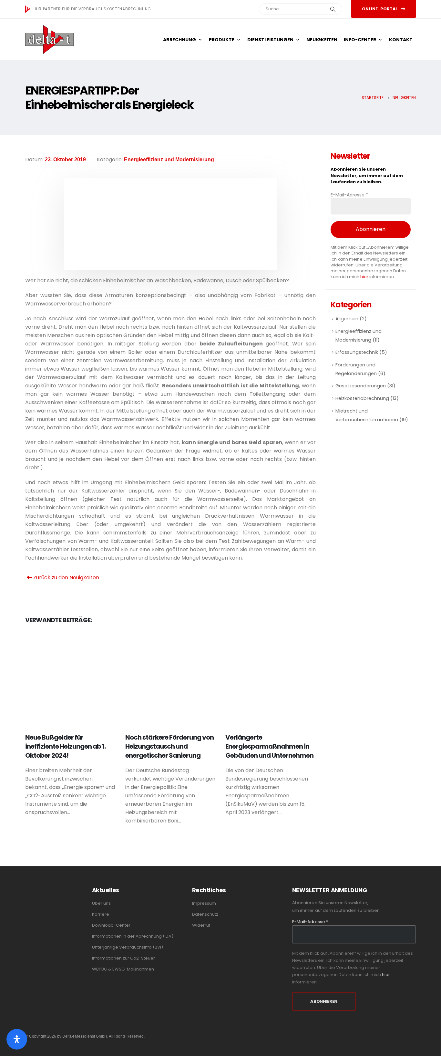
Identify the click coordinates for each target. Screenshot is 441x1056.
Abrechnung (179, 39)
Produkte (221, 39)
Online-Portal (380, 9)
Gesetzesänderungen (360, 386)
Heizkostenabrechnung (362, 398)
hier (364, 277)
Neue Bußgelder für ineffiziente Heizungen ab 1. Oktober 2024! (65, 746)
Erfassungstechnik (356, 352)
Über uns (101, 903)
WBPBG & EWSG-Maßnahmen (123, 969)
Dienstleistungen (270, 39)
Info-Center (360, 39)
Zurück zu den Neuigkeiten (65, 577)
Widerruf (201, 925)
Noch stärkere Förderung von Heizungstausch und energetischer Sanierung (169, 746)
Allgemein (346, 318)
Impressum (204, 903)
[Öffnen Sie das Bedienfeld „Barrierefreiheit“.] (16, 1039)
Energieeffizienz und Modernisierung (169, 159)
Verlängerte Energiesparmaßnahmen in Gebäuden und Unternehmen (269, 746)
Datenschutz (205, 914)
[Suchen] (333, 9)
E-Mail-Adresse (349, 195)
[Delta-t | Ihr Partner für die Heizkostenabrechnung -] (49, 39)
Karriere (100, 914)
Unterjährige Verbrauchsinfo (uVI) (127, 947)
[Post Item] (70, 678)
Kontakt (401, 39)
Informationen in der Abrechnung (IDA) (132, 936)
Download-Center (111, 925)
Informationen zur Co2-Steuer (123, 958)
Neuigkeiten (321, 39)
